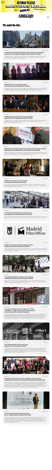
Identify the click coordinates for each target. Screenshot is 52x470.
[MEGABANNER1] (26, 6)
